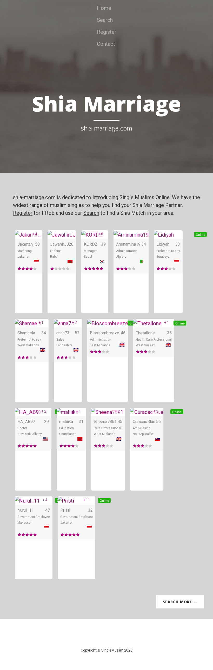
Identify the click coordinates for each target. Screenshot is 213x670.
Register (106, 32)
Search (105, 20)
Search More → (180, 601)
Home (104, 8)
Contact (106, 44)
